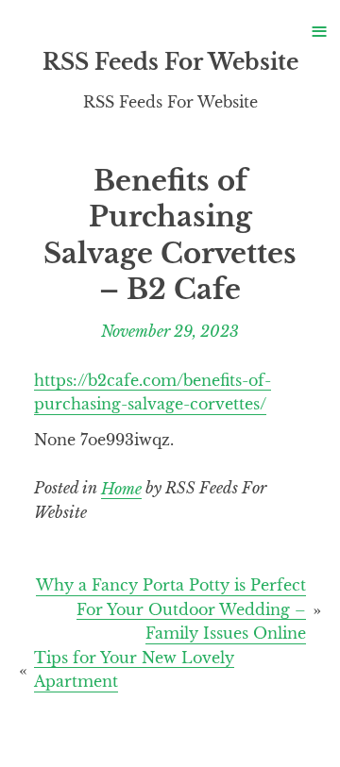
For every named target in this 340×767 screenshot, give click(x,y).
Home (121, 487)
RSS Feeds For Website (170, 62)
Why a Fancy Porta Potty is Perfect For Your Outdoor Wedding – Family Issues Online (171, 608)
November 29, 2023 (170, 331)
